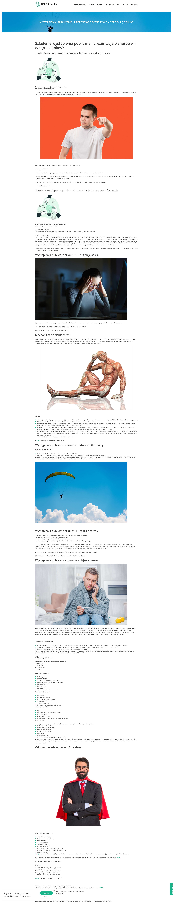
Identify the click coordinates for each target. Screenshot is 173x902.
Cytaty (125, 5)
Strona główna (80, 5)
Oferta (99, 5)
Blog (118, 5)
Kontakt (134, 5)
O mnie (91, 5)
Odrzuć (46, 897)
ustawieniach (27, 896)
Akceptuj (46, 893)
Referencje (110, 5)
